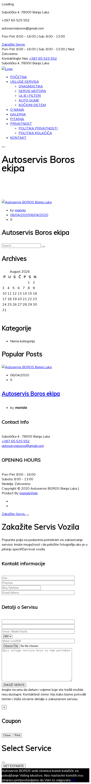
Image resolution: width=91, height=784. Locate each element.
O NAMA (17, 109)
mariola (20, 210)
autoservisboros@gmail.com (23, 446)
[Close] (27, 515)
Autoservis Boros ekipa (31, 393)
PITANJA (17, 119)
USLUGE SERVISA (24, 81)
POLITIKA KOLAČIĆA (35, 133)
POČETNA (18, 77)
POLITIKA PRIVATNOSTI (38, 128)
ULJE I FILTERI (30, 95)
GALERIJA (18, 114)
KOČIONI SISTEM (32, 105)
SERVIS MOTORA (32, 91)
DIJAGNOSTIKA (31, 86)
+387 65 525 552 (43, 58)
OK (73, 780)
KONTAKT (18, 137)
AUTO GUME (29, 100)
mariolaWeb (28, 493)
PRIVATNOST (21, 123)
